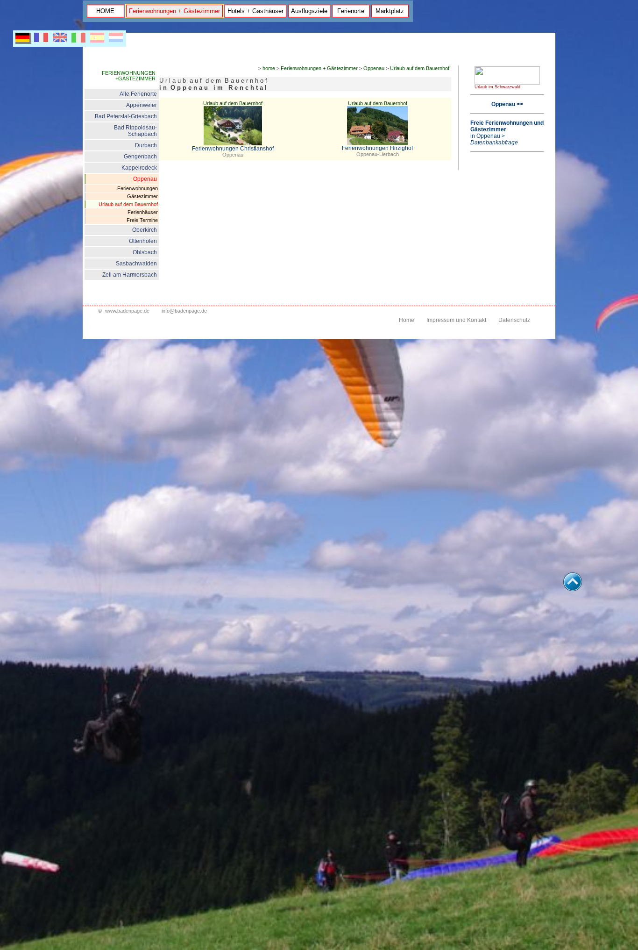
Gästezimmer (142, 196)
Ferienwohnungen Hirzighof (377, 148)
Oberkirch (144, 230)
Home (406, 320)
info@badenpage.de (184, 311)
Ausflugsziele (309, 10)
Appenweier (141, 105)
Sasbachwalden (136, 263)
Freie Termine (142, 220)
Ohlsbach (145, 252)
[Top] (572, 589)
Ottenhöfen (143, 241)
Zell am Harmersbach (129, 274)
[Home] (507, 82)
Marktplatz (390, 10)
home (268, 68)
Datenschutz (514, 320)
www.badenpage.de (127, 311)
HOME (105, 10)
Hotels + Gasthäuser (255, 10)
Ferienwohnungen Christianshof (233, 148)
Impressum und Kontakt (456, 320)
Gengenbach (140, 156)
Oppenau (145, 179)
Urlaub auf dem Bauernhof (128, 204)
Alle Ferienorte (138, 94)
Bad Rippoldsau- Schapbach (135, 130)
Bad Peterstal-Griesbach (126, 116)
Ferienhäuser (143, 212)
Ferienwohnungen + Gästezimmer (174, 10)
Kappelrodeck (139, 167)
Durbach (146, 145)
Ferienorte (350, 10)
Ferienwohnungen (137, 188)
